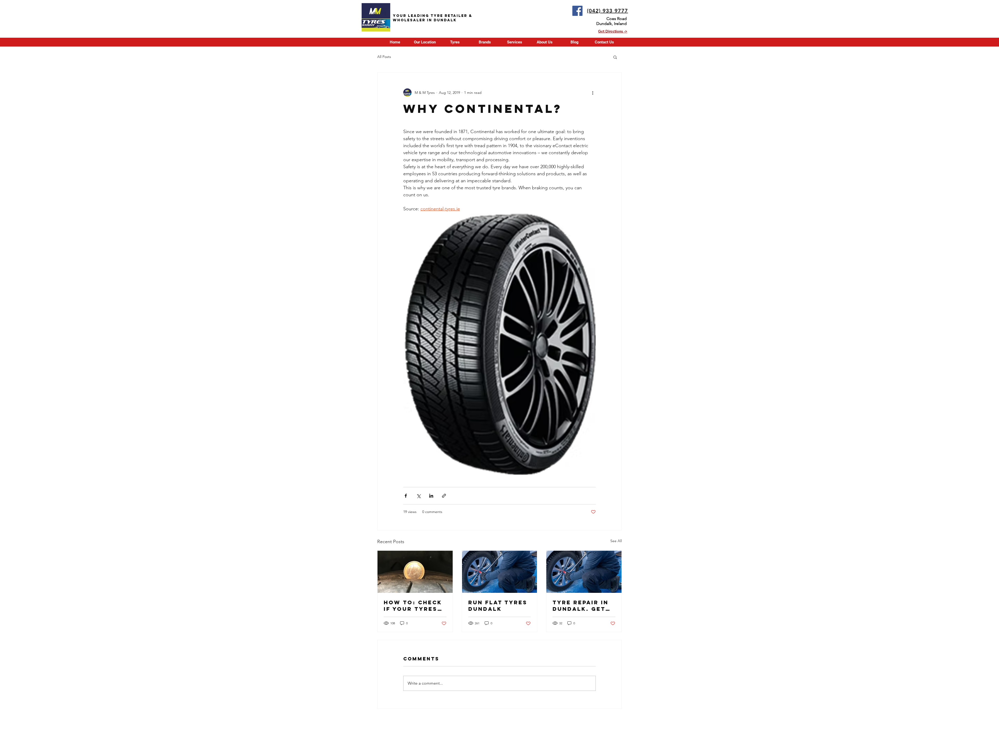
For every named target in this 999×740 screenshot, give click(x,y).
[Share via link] (443, 495)
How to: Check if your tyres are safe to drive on (413, 605)
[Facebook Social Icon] (577, 11)
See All (616, 540)
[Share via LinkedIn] (431, 495)
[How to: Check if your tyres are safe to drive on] (415, 572)
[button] (455, 42)
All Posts (384, 56)
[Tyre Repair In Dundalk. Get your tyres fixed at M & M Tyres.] (584, 572)
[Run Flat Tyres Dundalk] (499, 572)
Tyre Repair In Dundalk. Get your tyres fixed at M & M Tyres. (581, 605)
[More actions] (593, 92)
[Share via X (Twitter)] (418, 495)
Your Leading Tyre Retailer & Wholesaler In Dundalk (432, 18)
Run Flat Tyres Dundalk (497, 605)
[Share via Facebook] (405, 495)
